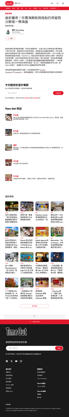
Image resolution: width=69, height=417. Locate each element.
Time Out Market (42, 378)
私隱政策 (35, 98)
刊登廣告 (40, 375)
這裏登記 (30, 72)
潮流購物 (35, 8)
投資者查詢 (9, 375)
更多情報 (34, 306)
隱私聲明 (8, 382)
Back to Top (36, 322)
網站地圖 (8, 404)
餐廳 (18, 8)
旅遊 (30, 8)
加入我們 (8, 378)
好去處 (13, 8)
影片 (40, 8)
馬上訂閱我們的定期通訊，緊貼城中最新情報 (18, 88)
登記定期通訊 (41, 372)
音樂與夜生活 (53, 8)
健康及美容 (45, 8)
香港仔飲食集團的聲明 (37, 61)
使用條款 (26, 98)
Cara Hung (20, 30)
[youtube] (16, 361)
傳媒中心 (8, 372)
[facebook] (7, 361)
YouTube (42, 70)
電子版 (39, 397)
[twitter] (12, 361)
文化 (26, 8)
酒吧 (22, 8)
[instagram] (21, 361)
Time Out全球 (41, 386)
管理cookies (9, 391)
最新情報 (8, 8)
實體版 (39, 394)
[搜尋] (58, 3)
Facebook (8, 72)
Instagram (18, 72)
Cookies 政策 (10, 385)
